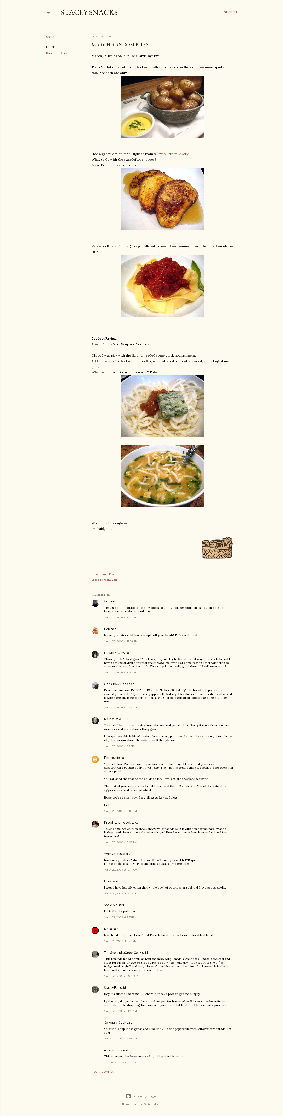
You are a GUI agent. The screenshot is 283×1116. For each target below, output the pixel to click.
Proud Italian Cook (117, 822)
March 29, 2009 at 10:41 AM (120, 869)
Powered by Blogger (145, 1096)
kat (106, 601)
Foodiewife (112, 758)
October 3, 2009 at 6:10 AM (120, 1062)
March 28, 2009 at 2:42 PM (120, 707)
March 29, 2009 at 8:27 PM (120, 941)
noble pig (110, 905)
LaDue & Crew (114, 653)
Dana (108, 881)
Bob (107, 629)
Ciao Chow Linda (116, 684)
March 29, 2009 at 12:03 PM (121, 893)
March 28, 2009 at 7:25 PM (120, 746)
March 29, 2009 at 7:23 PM (120, 917)
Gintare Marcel (152, 1104)
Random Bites (56, 53)
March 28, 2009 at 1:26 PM (120, 672)
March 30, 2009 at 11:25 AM (120, 1011)
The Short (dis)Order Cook (122, 953)
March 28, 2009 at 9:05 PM (120, 810)
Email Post (108, 573)
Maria (108, 929)
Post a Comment (103, 1071)
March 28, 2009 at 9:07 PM (120, 842)
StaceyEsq (111, 988)
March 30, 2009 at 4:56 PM (120, 1038)
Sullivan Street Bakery (171, 154)
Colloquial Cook (115, 1023)
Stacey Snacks (89, 12)
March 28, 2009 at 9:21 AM (120, 617)
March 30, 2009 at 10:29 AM (121, 976)
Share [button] (50, 37)
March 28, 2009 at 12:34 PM (121, 641)
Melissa (109, 719)
